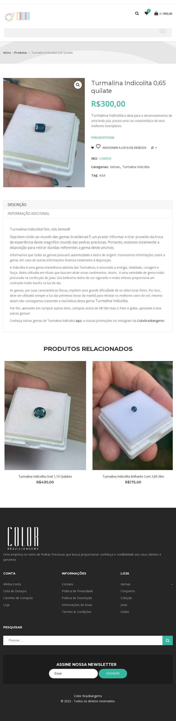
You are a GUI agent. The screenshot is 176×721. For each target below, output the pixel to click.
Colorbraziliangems (150, 321)
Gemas (115, 167)
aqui (78, 321)
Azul (102, 175)
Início (7, 53)
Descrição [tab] (17, 204)
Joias (124, 605)
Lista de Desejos (15, 591)
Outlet (125, 612)
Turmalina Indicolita (136, 167)
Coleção (126, 598)
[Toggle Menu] (162, 31)
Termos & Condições (76, 612)
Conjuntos (128, 591)
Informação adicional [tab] (29, 213)
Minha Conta (12, 584)
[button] (78, 85)
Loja (6, 605)
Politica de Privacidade (77, 591)
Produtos (20, 53)
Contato (67, 584)
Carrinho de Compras (18, 598)
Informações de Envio (77, 605)
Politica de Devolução (77, 598)
